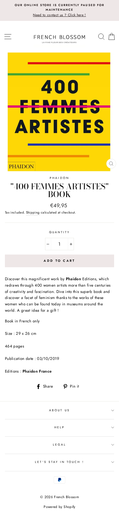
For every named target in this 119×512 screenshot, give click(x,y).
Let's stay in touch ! (59, 462)
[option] (59, 10)
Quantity (59, 232)
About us (59, 410)
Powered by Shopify (59, 506)
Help (59, 427)
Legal (59, 444)
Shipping (33, 212)
